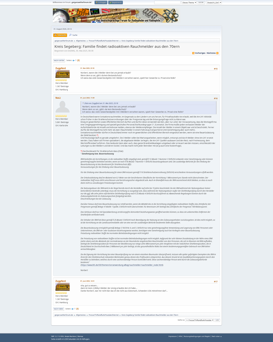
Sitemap (80, 336)
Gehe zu (181, 320)
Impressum (172, 336)
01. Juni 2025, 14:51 (87, 281)
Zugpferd (60, 68)
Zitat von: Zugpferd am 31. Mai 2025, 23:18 (101, 103)
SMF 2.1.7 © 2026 (57, 336)
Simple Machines (70, 336)
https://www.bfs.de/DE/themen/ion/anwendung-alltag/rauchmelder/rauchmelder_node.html (122, 265)
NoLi (58, 97)
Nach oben (58, 309)
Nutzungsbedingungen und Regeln (197, 336)
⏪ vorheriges (198, 53)
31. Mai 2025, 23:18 (87, 68)
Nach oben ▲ (217, 336)
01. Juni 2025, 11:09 (87, 98)
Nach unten (59, 60)
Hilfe (180, 336)
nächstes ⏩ (213, 53)
